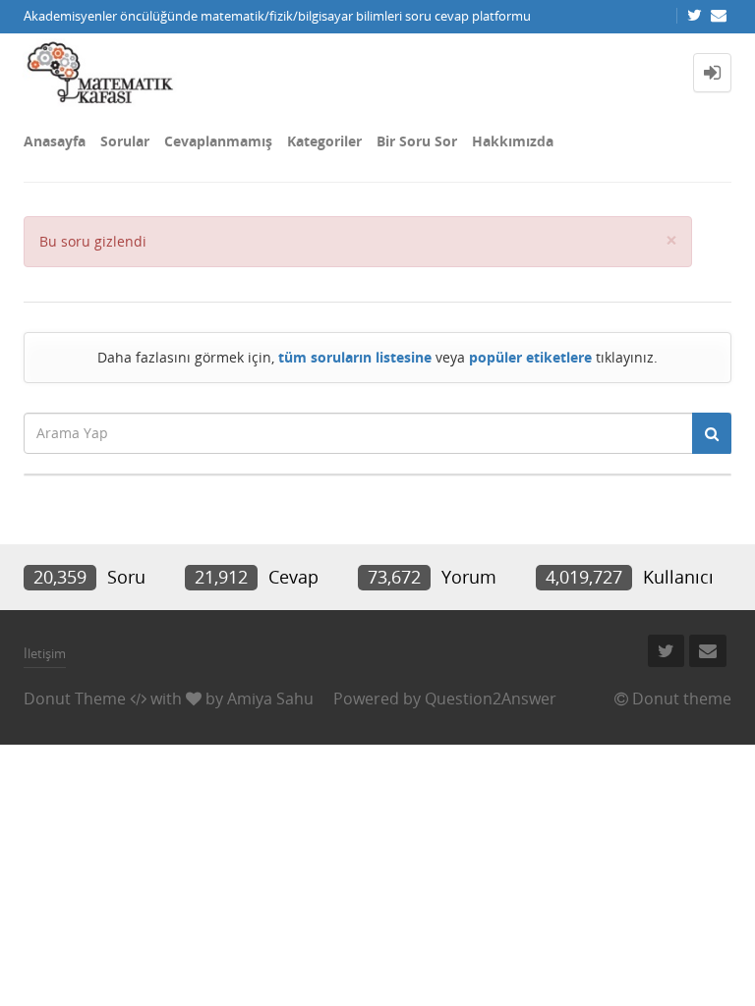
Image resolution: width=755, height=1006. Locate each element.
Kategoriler (324, 141)
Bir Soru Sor (417, 141)
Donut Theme (75, 698)
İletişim (45, 653)
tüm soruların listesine (355, 357)
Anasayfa (55, 141)
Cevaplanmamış (218, 141)
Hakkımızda (512, 141)
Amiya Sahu (270, 698)
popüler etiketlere (530, 357)
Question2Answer (490, 698)
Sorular (124, 141)
